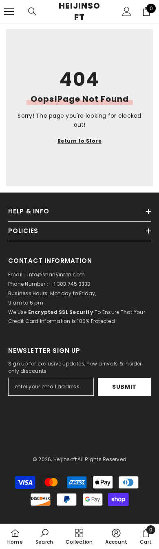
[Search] (32, 11)
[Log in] (126, 11)
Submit (124, 387)
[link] (44, 536)
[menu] (9, 11)
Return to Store (79, 140)
